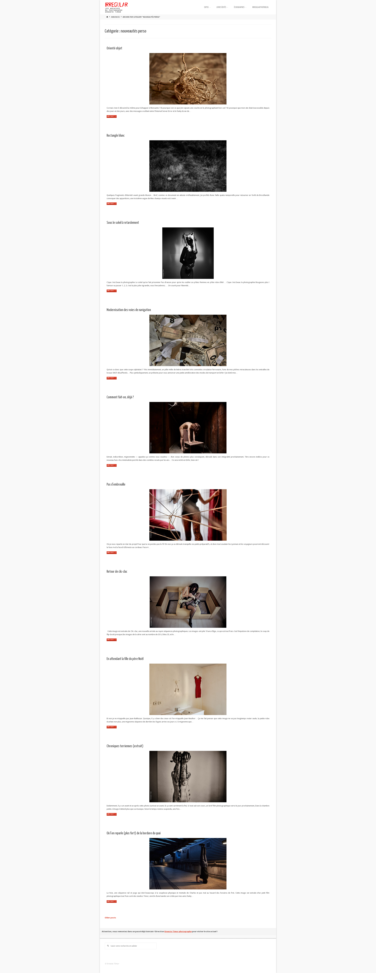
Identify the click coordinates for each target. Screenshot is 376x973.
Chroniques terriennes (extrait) (125, 746)
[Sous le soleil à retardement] (217, 253)
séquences (110, 842)
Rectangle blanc (116, 135)
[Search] (108, 946)
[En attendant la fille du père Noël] (215, 689)
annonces (115, 17)
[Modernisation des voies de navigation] (215, 340)
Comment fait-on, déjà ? (120, 397)
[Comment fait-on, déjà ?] (215, 427)
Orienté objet (114, 48)
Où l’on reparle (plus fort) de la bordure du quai (134, 833)
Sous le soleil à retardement (123, 222)
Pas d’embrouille (116, 484)
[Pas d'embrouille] (215, 515)
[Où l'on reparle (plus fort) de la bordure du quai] (220, 863)
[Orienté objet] (215, 78)
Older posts (110, 918)
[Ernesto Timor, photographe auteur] (116, 7)
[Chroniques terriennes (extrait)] (215, 776)
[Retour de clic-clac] (217, 602)
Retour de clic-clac (117, 571)
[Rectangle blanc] (215, 166)
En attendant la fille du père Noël (125, 659)
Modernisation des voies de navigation (129, 310)
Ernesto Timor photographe (178, 931)
